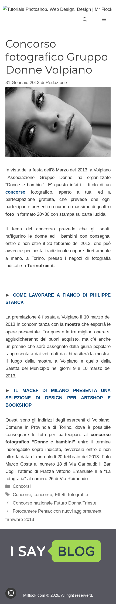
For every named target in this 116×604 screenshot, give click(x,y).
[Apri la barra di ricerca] (85, 19)
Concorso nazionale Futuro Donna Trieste (54, 503)
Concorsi (22, 486)
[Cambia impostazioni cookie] (10, 593)
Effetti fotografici (71, 494)
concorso (42, 494)
